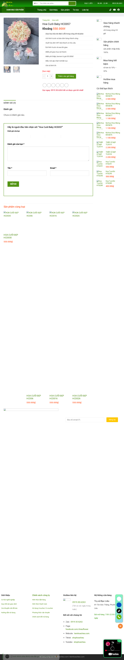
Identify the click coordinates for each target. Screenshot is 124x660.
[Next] (35, 41)
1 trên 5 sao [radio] (10, 136)
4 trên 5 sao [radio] (49, 136)
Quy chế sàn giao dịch (9, 604)
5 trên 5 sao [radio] (65, 136)
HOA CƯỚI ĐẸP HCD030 (11, 236)
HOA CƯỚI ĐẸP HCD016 (57, 397)
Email (53, 168)
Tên (10, 168)
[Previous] (7, 41)
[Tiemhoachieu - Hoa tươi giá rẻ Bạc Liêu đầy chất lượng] (15, 4)
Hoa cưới (55, 20)
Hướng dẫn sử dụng (8, 612)
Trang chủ (41, 10)
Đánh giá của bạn (14, 131)
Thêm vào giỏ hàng (66, 76)
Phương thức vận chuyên (41, 612)
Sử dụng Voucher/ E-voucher (42, 608)
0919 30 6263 (77, 622)
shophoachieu (78, 638)
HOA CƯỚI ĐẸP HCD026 (79, 397)
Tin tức (76, 10)
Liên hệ (85, 10)
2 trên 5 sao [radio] (22, 136)
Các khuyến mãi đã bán (9, 608)
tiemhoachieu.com (81, 633)
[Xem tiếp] (46, 71)
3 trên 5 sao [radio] (35, 136)
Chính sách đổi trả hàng (40, 617)
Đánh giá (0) (10, 103)
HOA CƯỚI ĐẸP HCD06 (34, 397)
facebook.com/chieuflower (77, 629)
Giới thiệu (53, 10)
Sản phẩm (65, 10)
